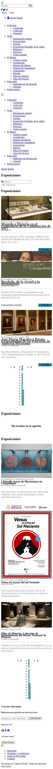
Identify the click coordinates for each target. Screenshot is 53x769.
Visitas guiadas (20, 55)
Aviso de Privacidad (16, 756)
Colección (11, 25)
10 (23, 391)
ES (5, 13)
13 (23, 399)
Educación (12, 81)
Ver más (45, 249)
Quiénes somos (20, 60)
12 (23, 396)
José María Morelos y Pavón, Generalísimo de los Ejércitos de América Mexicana (25, 341)
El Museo (11, 57)
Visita (9, 36)
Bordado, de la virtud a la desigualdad (20, 283)
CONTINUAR (35, 718)
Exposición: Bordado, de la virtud (28, 47)
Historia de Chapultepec (24, 68)
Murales (16, 73)
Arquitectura (19, 63)
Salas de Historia (21, 76)
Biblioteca (17, 49)
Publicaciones (13, 89)
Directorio (11, 750)
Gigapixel (17, 33)
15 (23, 404)
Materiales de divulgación (25, 84)
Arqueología (19, 71)
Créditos (11, 758)
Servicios (17, 52)
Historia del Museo (22, 65)
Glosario (17, 87)
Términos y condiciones (18, 753)
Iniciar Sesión (16, 18)
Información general (22, 39)
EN (12, 13)
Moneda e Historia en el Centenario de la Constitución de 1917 (26, 226)
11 (23, 393)
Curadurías (18, 28)
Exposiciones (19, 41)
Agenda (16, 44)
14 (23, 401)
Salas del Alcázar (21, 79)
